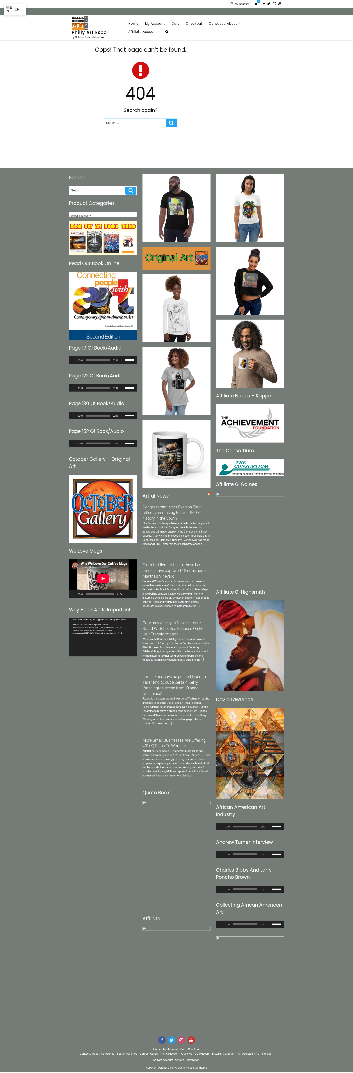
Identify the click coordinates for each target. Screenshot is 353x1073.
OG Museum (202, 1053)
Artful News (155, 496)
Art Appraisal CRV (248, 1053)
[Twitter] (268, 3)
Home (133, 23)
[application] (103, 360)
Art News (186, 1053)
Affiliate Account (142, 31)
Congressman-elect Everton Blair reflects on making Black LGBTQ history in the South (171, 513)
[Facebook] (264, 3)
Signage (267, 1053)
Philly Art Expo (89, 32)
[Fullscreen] (132, 594)
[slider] (130, 359)
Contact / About (223, 23)
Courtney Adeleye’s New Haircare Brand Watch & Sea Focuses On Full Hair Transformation (173, 629)
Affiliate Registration (187, 1060)
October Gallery (149, 1053)
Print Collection (169, 1053)
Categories (107, 1053)
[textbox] (103, 216)
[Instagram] (274, 3)
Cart (175, 23)
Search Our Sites (127, 1053)
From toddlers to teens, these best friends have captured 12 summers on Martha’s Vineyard (176, 571)
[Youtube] (279, 3)
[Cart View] (255, 4)
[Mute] (122, 360)
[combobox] (103, 214)
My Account (242, 4)
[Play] (74, 360)
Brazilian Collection (223, 1053)
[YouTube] (191, 1040)
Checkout (194, 23)
